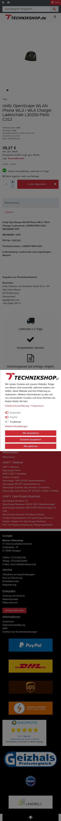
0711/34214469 (19, 561)
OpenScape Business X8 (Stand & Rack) (23, 514)
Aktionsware (8, 457)
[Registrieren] (9, 2)
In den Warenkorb (37, 184)
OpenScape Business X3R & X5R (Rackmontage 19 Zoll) (29, 509)
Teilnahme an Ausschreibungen (18, 574)
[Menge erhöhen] (12, 182)
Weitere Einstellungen (16, 426)
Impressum (8, 621)
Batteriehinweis (10, 599)
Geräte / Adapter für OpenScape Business (24, 521)
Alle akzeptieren (30, 433)
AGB (4, 628)
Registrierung (9, 584)
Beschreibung (12, 202)
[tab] (30, 203)
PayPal (13, 417)
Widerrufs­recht (10, 602)
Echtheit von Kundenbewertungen (19, 631)
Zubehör (9, 212)
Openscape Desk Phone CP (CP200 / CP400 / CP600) (30, 491)
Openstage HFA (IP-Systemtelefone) (21, 484)
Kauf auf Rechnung (12, 577)
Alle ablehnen (31, 446)
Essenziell (15, 412)
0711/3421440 (18, 557)
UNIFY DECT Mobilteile (14, 473)
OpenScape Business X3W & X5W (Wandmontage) (28, 504)
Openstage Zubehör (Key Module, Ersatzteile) (26, 487)
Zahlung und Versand (13, 595)
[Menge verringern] (12, 186)
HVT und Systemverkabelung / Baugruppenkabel (27, 524)
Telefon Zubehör (10, 477)
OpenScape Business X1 (15, 500)
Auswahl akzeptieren (30, 439)
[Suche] (54, 9)
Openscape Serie (11, 470)
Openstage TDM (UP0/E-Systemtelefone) (23, 480)
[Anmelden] (3, 2)
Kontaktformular (10, 581)
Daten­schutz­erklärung (13, 625)
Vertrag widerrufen (14, 610)
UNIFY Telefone (10, 467)
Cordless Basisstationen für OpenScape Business (27, 518)
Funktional (15, 421)
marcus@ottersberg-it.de (23, 564)
